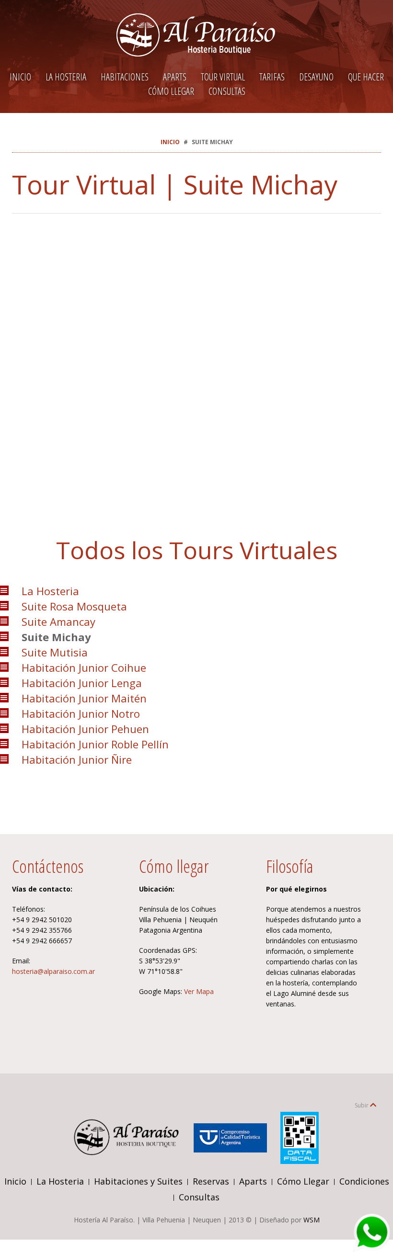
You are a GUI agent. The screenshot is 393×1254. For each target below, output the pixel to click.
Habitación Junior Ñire (77, 759)
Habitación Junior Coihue (84, 667)
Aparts (174, 76)
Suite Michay (56, 637)
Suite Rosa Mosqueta (74, 606)
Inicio (20, 76)
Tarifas (272, 76)
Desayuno (316, 76)
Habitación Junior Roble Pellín (95, 744)
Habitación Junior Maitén (84, 698)
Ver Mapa (199, 991)
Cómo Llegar (171, 91)
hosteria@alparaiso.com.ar (53, 971)
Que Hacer (366, 76)
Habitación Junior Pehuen (85, 729)
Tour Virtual (223, 76)
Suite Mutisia (55, 652)
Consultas (226, 91)
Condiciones (364, 1181)
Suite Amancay (58, 621)
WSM (311, 1219)
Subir (362, 1105)
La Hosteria (66, 76)
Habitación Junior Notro (81, 713)
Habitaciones (125, 76)
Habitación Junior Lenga (82, 683)
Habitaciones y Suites (138, 1181)
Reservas (211, 1181)
